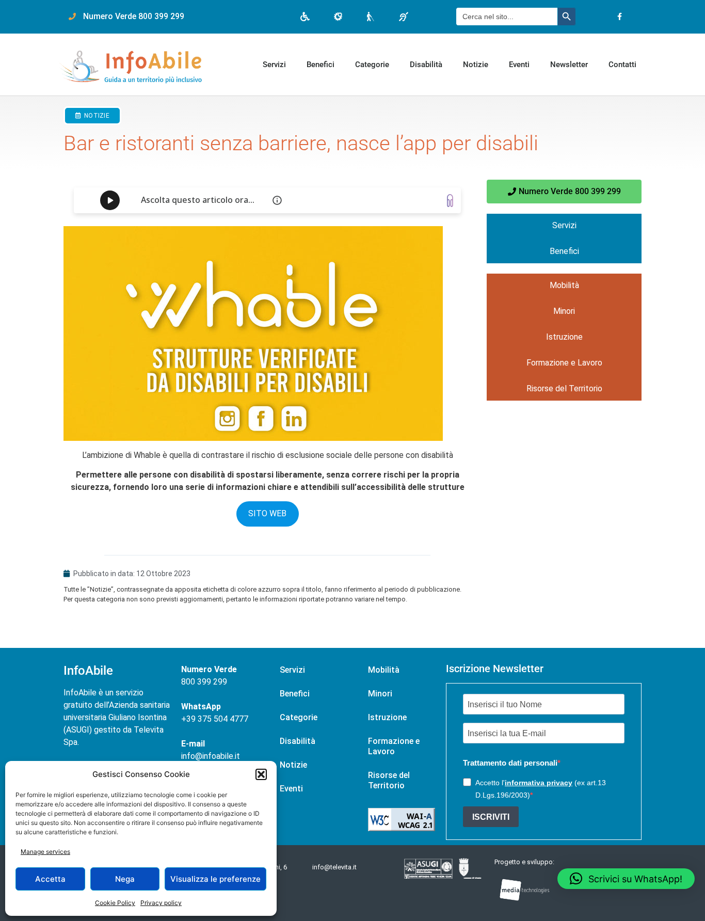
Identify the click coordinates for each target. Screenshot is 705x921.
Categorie (372, 64)
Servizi (274, 64)
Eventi (519, 64)
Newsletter (569, 64)
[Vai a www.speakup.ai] (450, 200)
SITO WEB (267, 513)
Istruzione (564, 337)
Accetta (50, 879)
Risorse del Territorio (564, 388)
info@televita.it (334, 867)
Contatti (622, 64)
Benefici (320, 64)
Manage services (45, 851)
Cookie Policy (115, 903)
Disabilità (426, 64)
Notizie (475, 64)
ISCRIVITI (490, 817)
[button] (261, 774)
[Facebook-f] (619, 16)
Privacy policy (161, 903)
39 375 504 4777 (217, 719)
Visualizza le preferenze (215, 879)
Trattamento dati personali (510, 763)
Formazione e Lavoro (564, 363)
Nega (125, 879)
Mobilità (564, 285)
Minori (564, 311)
